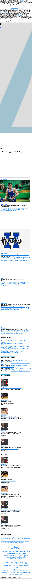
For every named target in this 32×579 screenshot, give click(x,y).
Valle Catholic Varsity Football (10, 541)
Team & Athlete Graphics (12, 562)
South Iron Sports (11, 557)
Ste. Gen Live (5, 572)
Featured (16, 535)
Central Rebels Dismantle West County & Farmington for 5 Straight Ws (12, 352)
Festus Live (21, 572)
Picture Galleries (14, 575)
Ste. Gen (16, 542)
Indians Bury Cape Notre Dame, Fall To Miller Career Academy (15, 341)
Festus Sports (26, 552)
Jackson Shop (14, 564)
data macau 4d (14, 8)
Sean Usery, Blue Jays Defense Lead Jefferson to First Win (16, 369)
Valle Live (27, 572)
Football (2, 535)
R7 (16, 539)
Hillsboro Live (7, 571)
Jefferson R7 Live (23, 571)
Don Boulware (3, 542)
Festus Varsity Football (20, 538)
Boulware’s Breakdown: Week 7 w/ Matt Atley (15, 363)
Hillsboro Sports (21, 553)
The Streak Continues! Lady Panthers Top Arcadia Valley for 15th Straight (15, 346)
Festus (10, 535)
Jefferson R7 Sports (22, 555)
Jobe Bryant (23, 537)
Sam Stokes (18, 541)
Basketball (6, 535)
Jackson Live (14, 571)
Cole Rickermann (7, 537)
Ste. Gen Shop (25, 565)
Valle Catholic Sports (16, 559)
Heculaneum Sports (11, 553)
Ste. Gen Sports (21, 557)
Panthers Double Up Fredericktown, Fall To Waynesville (13, 344)
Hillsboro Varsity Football (11, 539)
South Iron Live (13, 572)
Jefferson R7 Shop (24, 564)
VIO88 (1, 18)
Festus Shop (23, 562)
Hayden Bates (20, 539)
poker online (9, 6)
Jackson (15, 538)
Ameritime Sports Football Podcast (20, 371)
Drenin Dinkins (10, 538)
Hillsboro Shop (7, 564)
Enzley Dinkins (4, 539)
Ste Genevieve (27, 538)
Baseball (19, 535)
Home (16, 547)
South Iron (23, 535)
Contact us (19, 548)
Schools (16, 550)
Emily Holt (22, 541)
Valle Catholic (27, 541)
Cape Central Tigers (16, 552)
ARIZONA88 (3, 12)
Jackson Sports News (10, 555)
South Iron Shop (16, 565)
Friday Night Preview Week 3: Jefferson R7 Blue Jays (14, 366)
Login (20, 575)
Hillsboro (12, 535)
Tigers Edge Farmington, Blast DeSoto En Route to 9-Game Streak (15, 349)
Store (16, 561)
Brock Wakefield (20, 542)
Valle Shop (16, 567)
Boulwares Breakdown (10, 542)
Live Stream (16, 569)
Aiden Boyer (12, 537)
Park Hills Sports (6, 552)
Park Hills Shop (7, 565)
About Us (12, 548)
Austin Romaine (17, 537)
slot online (19, 15)
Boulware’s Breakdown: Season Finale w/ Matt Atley (14, 361)
